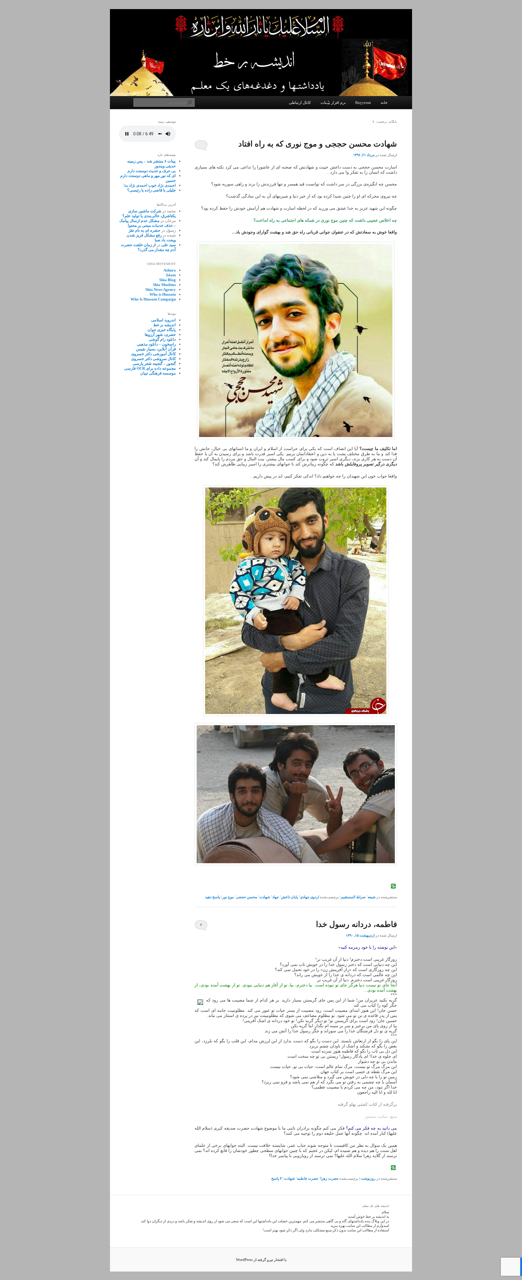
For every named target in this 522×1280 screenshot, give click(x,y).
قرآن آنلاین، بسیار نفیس (156, 349)
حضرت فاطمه (307, 1178)
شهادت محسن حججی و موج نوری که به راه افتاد (317, 144)
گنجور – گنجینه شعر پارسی (154, 363)
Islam (171, 275)
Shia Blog (167, 280)
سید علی (168, 245)
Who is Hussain (163, 294)
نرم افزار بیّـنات (333, 102)
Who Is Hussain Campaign (153, 299)
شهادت (264, 897)
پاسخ (276, 1178)
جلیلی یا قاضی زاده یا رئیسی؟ (151, 190)
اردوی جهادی (309, 897)
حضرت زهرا (330, 1178)
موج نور (228, 897)
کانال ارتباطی (300, 102)
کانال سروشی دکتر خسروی (153, 358)
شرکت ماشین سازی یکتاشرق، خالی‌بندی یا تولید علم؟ (149, 213)
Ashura (169, 270)
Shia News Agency (160, 289)
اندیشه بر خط (164, 325)
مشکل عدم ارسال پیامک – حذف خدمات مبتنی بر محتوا (147, 223)
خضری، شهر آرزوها (160, 334)
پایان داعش (289, 897)
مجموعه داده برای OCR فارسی (150, 368)
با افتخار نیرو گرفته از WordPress (261, 1260)
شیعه (371, 897)
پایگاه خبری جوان (161, 329)
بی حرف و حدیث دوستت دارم (151, 171)
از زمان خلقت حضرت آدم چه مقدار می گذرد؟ (148, 247)
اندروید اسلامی (163, 320)
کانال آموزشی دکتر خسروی (153, 354)
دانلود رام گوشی (162, 339)
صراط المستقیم (353, 897)
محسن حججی (246, 897)
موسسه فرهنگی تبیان (158, 373)
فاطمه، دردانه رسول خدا (356, 924)
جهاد (275, 897)
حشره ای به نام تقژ (144, 230)
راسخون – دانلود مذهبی (156, 344)
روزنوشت (368, 1178)
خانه (384, 102)
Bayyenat (363, 102)
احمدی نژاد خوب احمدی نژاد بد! (150, 185)
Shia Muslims (164, 284)
